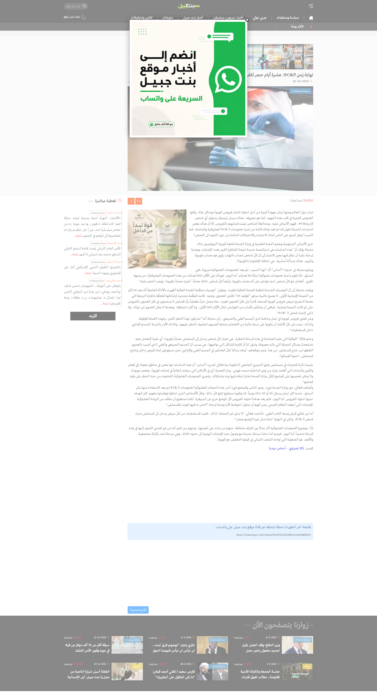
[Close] (247, 20)
